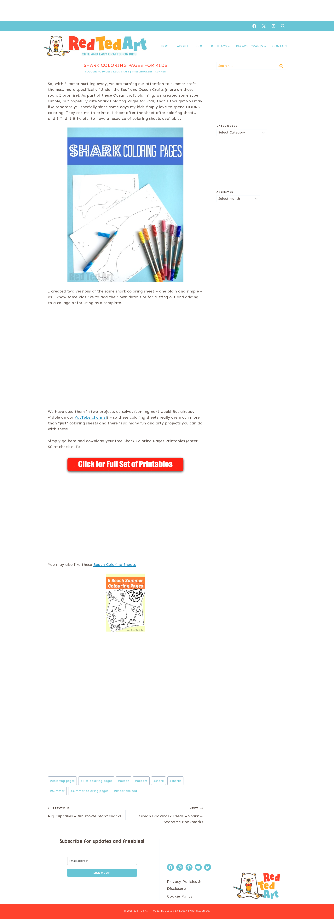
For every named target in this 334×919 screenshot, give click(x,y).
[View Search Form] (282, 26)
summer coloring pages (89, 791)
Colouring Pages (98, 71)
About (182, 46)
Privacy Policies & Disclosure (184, 885)
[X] (264, 26)
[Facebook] (254, 26)
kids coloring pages (96, 781)
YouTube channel (91, 417)
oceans (141, 781)
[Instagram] (273, 26)
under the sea (125, 791)
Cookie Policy (180, 896)
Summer (160, 71)
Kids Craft (121, 71)
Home (166, 46)
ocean (123, 781)
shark (158, 781)
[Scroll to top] (324, 903)
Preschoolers (142, 71)
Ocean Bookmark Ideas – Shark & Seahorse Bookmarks (171, 815)
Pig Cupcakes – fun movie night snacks (84, 812)
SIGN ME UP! (102, 873)
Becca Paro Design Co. (194, 911)
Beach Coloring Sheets (114, 564)
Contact (280, 46)
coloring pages (62, 781)
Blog (198, 46)
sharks (175, 781)
